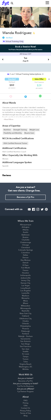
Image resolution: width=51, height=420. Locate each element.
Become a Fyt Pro (25, 197)
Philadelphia (25, 326)
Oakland (25, 316)
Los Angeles (25, 290)
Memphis (25, 298)
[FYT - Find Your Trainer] (5, 3)
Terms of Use (25, 413)
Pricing (25, 403)
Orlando (25, 323)
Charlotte (25, 240)
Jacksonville (25, 278)
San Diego (25, 344)
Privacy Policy (25, 410)
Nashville (25, 311)
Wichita (25, 369)
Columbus (25, 252)
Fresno (25, 270)
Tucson (25, 359)
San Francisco (25, 346)
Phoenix (25, 328)
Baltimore (26, 235)
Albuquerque (25, 224)
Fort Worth (25, 268)
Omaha (26, 321)
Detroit (25, 262)
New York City (25, 313)
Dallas (25, 255)
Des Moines (25, 260)
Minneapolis (25, 308)
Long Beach (25, 288)
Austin (25, 232)
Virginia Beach (25, 364)
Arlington (25, 227)
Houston (25, 273)
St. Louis (25, 354)
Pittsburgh (25, 331)
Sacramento (25, 339)
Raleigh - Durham (25, 336)
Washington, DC (25, 367)
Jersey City (25, 280)
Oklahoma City (25, 318)
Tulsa (25, 361)
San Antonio (25, 341)
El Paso (25, 265)
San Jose (25, 349)
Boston (25, 237)
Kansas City (25, 283)
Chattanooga (25, 242)
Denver (26, 257)
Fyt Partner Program (25, 391)
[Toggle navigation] (47, 2)
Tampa (25, 356)
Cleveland (25, 247)
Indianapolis (25, 275)
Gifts (26, 405)
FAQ (25, 400)
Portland (25, 333)
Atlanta (25, 230)
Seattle (25, 351)
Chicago (25, 245)
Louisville (25, 293)
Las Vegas (25, 285)
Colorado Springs (25, 250)
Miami (25, 303)
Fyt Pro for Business (25, 386)
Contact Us (25, 408)
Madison (25, 295)
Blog (25, 415)
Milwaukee (25, 306)
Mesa (25, 301)
